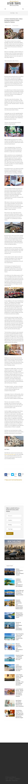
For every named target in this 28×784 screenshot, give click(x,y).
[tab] (10, 565)
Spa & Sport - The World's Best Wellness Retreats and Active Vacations (20, 703)
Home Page (12, 12)
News (17, 12)
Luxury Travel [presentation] (10, 565)
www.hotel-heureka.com (10, 454)
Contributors (17, 778)
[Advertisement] (14, 492)
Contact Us (11, 778)
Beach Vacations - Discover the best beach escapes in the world (20, 636)
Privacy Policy (15, 780)
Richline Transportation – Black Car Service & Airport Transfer (20, 572)
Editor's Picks (8, 780)
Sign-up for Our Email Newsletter (14, 479)
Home (7, 778)
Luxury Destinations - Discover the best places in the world (19, 667)
